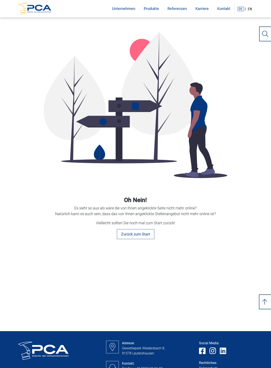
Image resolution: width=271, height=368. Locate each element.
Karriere (202, 8)
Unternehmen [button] (123, 8)
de (241, 9)
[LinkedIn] (223, 351)
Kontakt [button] (223, 8)
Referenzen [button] (177, 8)
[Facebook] (202, 351)
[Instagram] (212, 351)
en (250, 9)
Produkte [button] (151, 8)
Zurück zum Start (135, 234)
